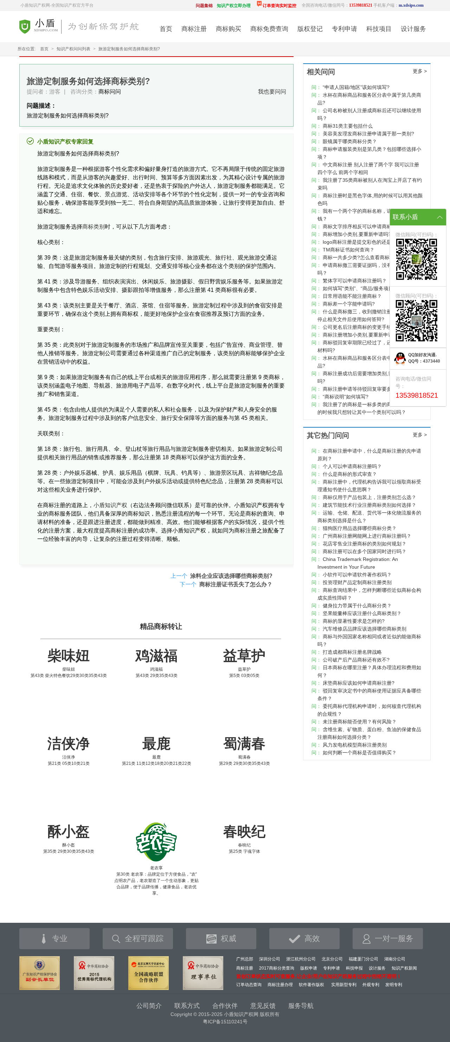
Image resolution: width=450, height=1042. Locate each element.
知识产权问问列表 (73, 48)
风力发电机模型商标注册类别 (355, 745)
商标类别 (93, 227)
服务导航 (301, 1005)
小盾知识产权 (110, 505)
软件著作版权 (311, 984)
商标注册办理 (280, 984)
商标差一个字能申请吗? (349, 304)
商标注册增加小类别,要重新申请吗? (362, 335)
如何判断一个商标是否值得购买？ (360, 752)
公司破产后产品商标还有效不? (356, 660)
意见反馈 (263, 1005)
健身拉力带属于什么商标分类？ (357, 605)
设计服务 (413, 28)
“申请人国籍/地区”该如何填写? (356, 87)
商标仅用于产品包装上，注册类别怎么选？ (369, 497)
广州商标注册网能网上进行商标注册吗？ (367, 536)
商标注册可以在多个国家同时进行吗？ (364, 551)
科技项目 (379, 28)
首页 (166, 28)
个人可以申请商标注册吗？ (352, 466)
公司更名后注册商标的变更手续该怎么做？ (369, 327)
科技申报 (354, 968)
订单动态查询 (249, 984)
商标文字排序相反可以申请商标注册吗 (364, 226)
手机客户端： (398, 5)
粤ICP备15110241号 (225, 1021)
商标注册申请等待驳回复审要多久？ (362, 389)
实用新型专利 (343, 984)
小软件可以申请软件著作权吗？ (357, 574)
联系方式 (187, 1005)
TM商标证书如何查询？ (348, 249)
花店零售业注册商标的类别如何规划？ (364, 543)
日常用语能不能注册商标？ (352, 296)
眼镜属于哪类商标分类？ (350, 141)
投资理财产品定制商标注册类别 (357, 582)
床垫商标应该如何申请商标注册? (358, 683)
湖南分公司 (394, 959)
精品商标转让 (161, 626)
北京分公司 (332, 959)
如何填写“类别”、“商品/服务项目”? (360, 288)
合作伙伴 (225, 1005)
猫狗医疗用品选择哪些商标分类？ (360, 528)
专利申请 (344, 28)
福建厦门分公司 (363, 959)
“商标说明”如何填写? (345, 396)
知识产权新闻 (404, 968)
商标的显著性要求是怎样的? (354, 621)
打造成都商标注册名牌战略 (352, 652)
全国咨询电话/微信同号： (337, 5)
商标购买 (228, 28)
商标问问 (109, 92)
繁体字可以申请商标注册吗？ (355, 280)
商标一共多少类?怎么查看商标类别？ (363, 257)
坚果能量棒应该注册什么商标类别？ (362, 613)
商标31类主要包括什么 (348, 126)
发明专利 (393, 984)
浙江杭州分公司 (301, 959)
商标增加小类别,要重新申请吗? (357, 234)
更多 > (420, 71)
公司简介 (149, 1005)
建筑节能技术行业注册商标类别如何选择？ (369, 505)
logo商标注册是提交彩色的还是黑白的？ (367, 242)
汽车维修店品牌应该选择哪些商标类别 (364, 629)
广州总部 (244, 959)
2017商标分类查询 (276, 968)
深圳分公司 (269, 959)
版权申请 (308, 968)
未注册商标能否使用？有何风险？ (360, 721)
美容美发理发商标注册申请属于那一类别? (368, 133)
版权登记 (310, 28)
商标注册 (194, 28)
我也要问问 (272, 92)
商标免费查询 (269, 28)
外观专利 (370, 984)
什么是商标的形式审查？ (350, 474)
